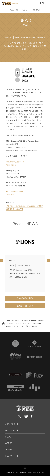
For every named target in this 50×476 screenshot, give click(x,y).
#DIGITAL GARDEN (28, 37)
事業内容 (25, 320)
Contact (9, 449)
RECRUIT (25, 10)
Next (48, 260)
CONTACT (36, 10)
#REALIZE (41, 37)
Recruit (9, 455)
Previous (2, 260)
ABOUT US (14, 10)
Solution (10, 430)
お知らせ (12, 323)
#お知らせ (8, 37)
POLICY (25, 468)
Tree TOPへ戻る (25, 298)
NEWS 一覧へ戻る (25, 305)
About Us (10, 424)
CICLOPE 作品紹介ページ (15, 162)
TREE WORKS (11, 165)
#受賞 (17, 37)
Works (8, 443)
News (8, 436)
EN (42, 3)
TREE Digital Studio (12, 320)
